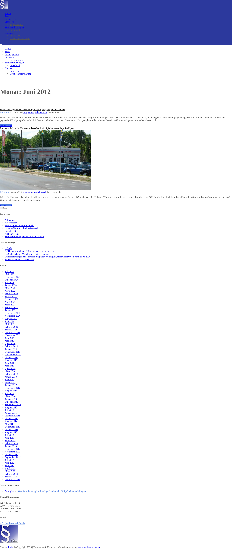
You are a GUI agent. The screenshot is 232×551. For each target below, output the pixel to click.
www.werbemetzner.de (89, 547)
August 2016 (11, 390)
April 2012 (10, 468)
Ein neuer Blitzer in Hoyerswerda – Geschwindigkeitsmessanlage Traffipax (37, 128)
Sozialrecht (10, 231)
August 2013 (11, 432)
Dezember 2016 (12, 388)
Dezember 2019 (12, 332)
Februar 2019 (11, 346)
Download (15, 30)
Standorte (9, 21)
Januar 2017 (11, 385)
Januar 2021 (11, 310)
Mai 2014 (9, 424)
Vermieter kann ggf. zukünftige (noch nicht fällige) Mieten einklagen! (52, 491)
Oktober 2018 (11, 357)
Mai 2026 (9, 274)
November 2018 (13, 354)
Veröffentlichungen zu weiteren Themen (24, 236)
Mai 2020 (9, 324)
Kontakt (9, 32)
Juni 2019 (9, 338)
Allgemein (28, 112)
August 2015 (11, 407)
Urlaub (8, 248)
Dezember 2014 (12, 415)
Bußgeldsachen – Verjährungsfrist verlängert (27, 254)
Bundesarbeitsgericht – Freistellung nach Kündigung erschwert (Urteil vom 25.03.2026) (48, 256)
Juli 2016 (9, 393)
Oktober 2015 (11, 401)
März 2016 (10, 396)
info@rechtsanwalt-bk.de (12, 523)
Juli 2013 (9, 435)
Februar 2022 (11, 293)
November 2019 (13, 335)
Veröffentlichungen (14, 27)
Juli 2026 (9, 271)
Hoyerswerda (16, 24)
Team (7, 16)
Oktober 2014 (11, 418)
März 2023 (10, 288)
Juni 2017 (9, 379)
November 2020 (13, 315)
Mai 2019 (9, 340)
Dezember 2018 (12, 351)
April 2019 (10, 343)
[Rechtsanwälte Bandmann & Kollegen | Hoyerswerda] (4, 8)
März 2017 (10, 382)
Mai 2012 (9, 465)
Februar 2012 (11, 473)
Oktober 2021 (11, 299)
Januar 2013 (11, 446)
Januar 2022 (11, 296)
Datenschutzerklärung (20, 38)
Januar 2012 (11, 476)
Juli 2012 (9, 460)
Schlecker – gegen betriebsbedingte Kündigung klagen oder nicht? (32, 109)
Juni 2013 (9, 437)
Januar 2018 (11, 376)
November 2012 (13, 451)
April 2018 (10, 368)
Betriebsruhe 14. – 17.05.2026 (19, 259)
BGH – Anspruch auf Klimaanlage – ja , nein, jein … (31, 251)
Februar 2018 (11, 374)
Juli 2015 (9, 410)
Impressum (15, 35)
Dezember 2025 (12, 277)
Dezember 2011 (12, 479)
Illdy (10, 547)
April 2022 (10, 290)
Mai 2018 (9, 365)
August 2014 (11, 421)
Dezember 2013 (12, 426)
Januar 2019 (11, 349)
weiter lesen (6, 125)
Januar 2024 (11, 285)
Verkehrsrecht (40, 192)
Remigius (9, 491)
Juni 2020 (9, 321)
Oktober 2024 (11, 279)
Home (8, 13)
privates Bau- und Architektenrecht (22, 228)
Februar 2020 (11, 326)
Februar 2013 (11, 443)
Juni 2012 (9, 462)
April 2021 (10, 302)
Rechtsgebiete (12, 19)
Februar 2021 (11, 307)
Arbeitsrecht (41, 112)
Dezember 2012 (12, 449)
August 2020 (11, 318)
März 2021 (10, 304)
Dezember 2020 (12, 313)
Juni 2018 (9, 363)
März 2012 (10, 471)
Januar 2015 (11, 412)
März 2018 (10, 371)
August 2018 (11, 360)
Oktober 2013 (11, 429)
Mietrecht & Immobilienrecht (19, 225)
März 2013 (10, 440)
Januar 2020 (11, 329)
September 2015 (13, 404)
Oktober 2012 (11, 454)
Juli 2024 (9, 282)
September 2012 (13, 457)
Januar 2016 (11, 399)
